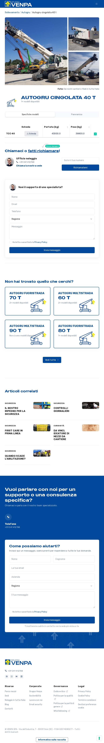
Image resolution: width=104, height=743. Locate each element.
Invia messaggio (52, 250)
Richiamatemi (80, 167)
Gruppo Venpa (35, 691)
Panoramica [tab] (76, 114)
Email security (35, 704)
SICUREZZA (10, 403)
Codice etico (60, 691)
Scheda (32, 134)
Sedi (7, 696)
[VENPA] (18, 4)
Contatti (9, 709)
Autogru (25, 12)
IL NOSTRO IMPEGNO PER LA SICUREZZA (15, 411)
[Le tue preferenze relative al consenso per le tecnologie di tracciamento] (99, 738)
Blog (7, 704)
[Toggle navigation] (96, 4)
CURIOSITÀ (59, 426)
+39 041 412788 (12, 527)
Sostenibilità (35, 696)
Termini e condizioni (87, 700)
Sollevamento (12, 12)
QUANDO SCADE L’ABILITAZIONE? (15, 457)
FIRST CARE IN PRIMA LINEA (14, 432)
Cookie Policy (84, 696)
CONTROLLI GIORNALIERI (61, 410)
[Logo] (18, 661)
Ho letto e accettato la (30, 242)
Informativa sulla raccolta (52, 739)
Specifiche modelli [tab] (30, 114)
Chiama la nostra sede (29, 165)
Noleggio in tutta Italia (15, 700)
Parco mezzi (10, 691)
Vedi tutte (50, 360)
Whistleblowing (61, 711)
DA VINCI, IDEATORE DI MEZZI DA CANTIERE (61, 435)
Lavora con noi (35, 700)
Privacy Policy (40, 242)
